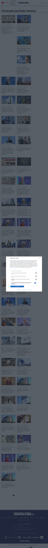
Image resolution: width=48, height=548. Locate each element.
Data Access (24, 289)
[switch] (35, 273)
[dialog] (24, 274)
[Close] (40, 258)
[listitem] (24, 270)
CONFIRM (17, 286)
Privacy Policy (29, 289)
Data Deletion (19, 289)
